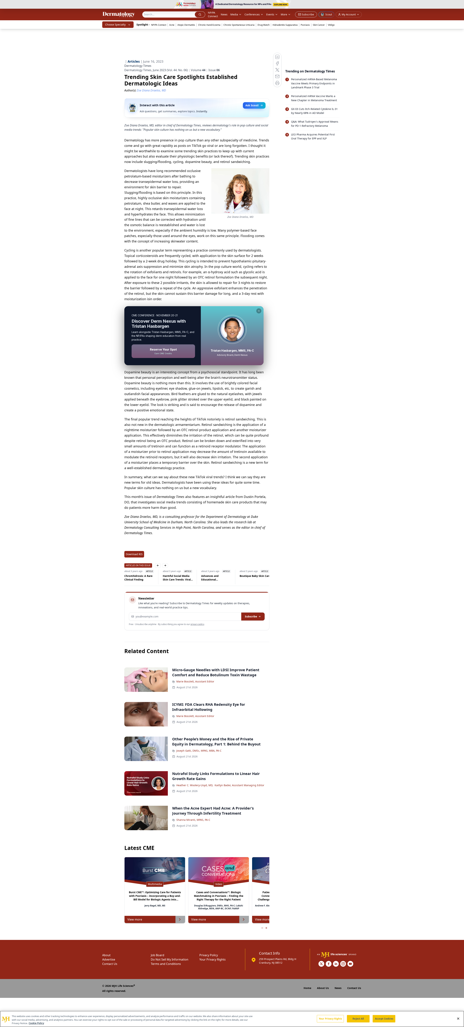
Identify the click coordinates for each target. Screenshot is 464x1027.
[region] (232, 1019)
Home (307, 988)
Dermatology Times (137, 66)
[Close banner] (459, 4)
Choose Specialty (115, 24)
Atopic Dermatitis (186, 24)
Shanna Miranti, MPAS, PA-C (193, 819)
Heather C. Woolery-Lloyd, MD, (194, 785)
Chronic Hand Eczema (209, 24)
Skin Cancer (319, 24)
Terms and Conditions (166, 964)
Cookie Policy (36, 1023)
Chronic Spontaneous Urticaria (238, 24)
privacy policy (197, 624)
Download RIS (134, 554)
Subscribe (251, 616)
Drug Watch (264, 24)
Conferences (252, 14)
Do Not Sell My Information (169, 959)
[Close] (458, 1018)
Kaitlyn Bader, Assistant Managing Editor (239, 785)
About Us (323, 988)
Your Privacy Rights (212, 959)
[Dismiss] (258, 310)
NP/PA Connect (213, 14)
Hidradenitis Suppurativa (285, 24)
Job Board (157, 955)
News (224, 14)
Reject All (358, 1018)
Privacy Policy (208, 955)
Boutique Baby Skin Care (216, 576)
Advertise (108, 959)
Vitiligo (331, 24)
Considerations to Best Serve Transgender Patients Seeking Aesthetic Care (254, 577)
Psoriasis (305, 24)
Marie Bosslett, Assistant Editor (195, 681)
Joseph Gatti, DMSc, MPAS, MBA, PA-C (198, 750)
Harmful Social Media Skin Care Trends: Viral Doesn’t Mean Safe (138, 577)
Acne (171, 24)
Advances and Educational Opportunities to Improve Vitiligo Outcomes (173, 577)
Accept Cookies (384, 1018)
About (106, 955)
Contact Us (109, 964)
